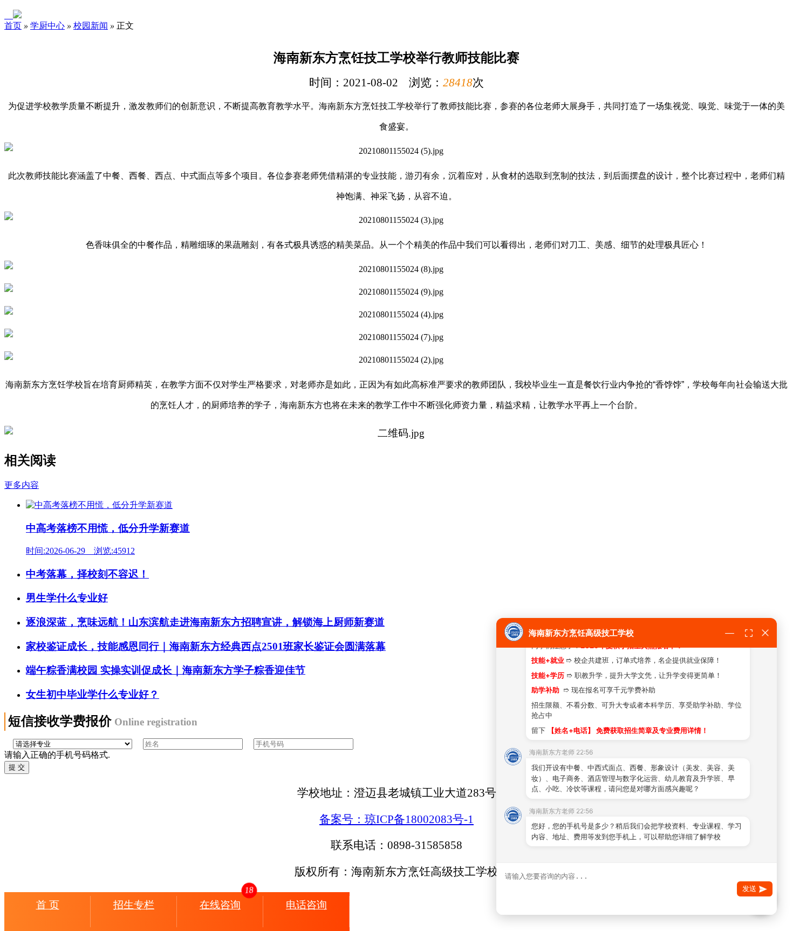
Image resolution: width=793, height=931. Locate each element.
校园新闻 (90, 25)
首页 (13, 25)
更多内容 (21, 485)
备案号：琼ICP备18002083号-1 (396, 819)
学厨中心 (47, 25)
